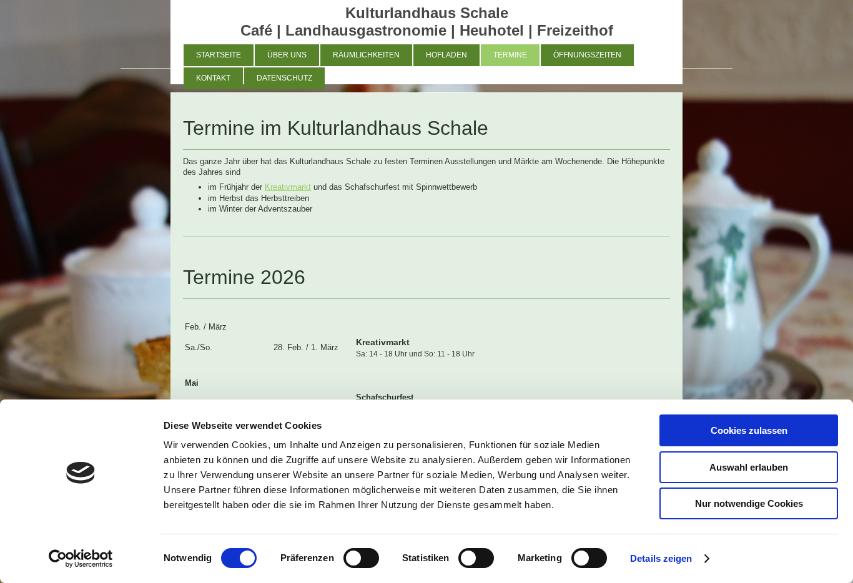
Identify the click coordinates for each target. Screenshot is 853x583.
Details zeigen (661, 558)
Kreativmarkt (288, 187)
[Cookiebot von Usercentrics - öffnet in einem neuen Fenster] (81, 558)
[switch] (361, 558)
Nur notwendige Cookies (749, 503)
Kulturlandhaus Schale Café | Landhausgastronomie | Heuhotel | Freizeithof (426, 21)
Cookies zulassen (749, 430)
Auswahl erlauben (748, 467)
